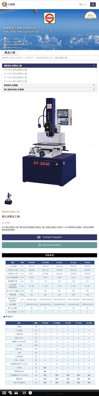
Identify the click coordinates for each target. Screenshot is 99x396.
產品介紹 (29, 58)
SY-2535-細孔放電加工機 (15, 74)
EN (85, 5)
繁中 (81, 5)
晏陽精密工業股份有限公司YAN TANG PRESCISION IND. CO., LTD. (28, 29)
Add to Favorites (51, 245)
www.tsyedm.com (14, 47)
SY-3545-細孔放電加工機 (15, 77)
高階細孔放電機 (11, 85)
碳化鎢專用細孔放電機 (14, 89)
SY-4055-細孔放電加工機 (15, 81)
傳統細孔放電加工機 (44, 58)
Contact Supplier (51, 237)
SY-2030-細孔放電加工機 (15, 70)
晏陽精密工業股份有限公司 (12, 58)
